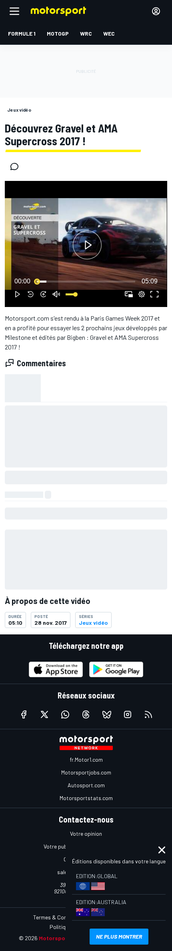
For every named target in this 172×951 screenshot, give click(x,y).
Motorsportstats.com (86, 798)
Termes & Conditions (58, 917)
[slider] (86, 281)
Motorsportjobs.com (86, 772)
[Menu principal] (14, 11)
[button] (87, 245)
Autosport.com (86, 785)
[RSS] (148, 714)
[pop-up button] (141, 294)
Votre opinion (86, 833)
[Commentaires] (17, 166)
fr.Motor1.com (86, 759)
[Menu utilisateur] (156, 11)
